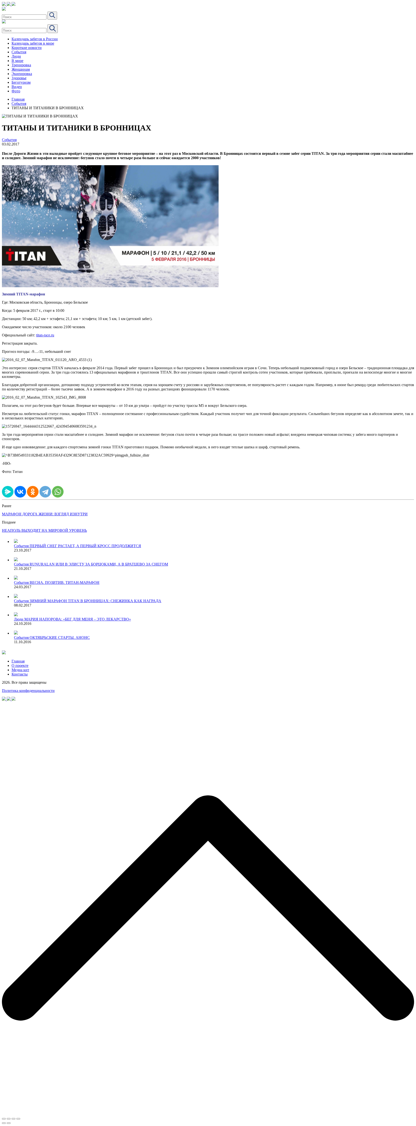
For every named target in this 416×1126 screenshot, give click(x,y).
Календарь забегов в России (35, 39)
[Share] (9, 1118)
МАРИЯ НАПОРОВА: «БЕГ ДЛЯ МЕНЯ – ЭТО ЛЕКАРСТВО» (77, 619)
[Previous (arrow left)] (4, 1123)
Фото (16, 91)
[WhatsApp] (58, 492)
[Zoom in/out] (18, 1118)
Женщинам (21, 69)
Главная (18, 99)
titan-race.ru (45, 335)
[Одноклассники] (33, 492)
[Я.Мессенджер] (7, 492)
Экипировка (22, 74)
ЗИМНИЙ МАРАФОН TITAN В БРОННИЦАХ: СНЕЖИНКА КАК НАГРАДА (95, 601)
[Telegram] (45, 492)
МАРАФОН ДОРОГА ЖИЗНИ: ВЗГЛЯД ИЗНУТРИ (45, 514)
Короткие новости (27, 48)
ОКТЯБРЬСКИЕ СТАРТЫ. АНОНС (60, 637)
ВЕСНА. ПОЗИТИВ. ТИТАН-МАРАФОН (64, 582)
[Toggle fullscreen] (13, 1118)
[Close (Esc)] (4, 1118)
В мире (17, 61)
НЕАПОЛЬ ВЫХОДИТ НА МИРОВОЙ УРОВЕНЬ (44, 530)
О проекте (20, 665)
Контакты (20, 674)
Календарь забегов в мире (33, 43)
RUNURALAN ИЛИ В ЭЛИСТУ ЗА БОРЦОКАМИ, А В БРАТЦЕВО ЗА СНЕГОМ (99, 564)
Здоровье (19, 78)
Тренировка (21, 65)
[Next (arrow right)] (9, 1123)
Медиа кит (20, 670)
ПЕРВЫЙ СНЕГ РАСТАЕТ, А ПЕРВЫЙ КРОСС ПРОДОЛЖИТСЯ (85, 546)
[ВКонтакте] (20, 492)
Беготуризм (21, 82)
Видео (17, 87)
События (19, 52)
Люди (16, 56)
